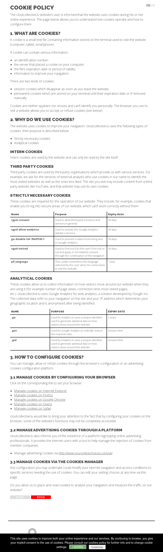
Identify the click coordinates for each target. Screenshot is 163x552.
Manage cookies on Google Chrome (39, 399)
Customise (97, 547)
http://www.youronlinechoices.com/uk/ (86, 453)
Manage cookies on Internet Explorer (40, 391)
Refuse (41, 497)
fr (153, 5)
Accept (20, 497)
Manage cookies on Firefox (33, 395)
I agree (77, 547)
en (148, 5)
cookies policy (97, 542)
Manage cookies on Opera (33, 404)
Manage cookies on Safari (32, 408)
